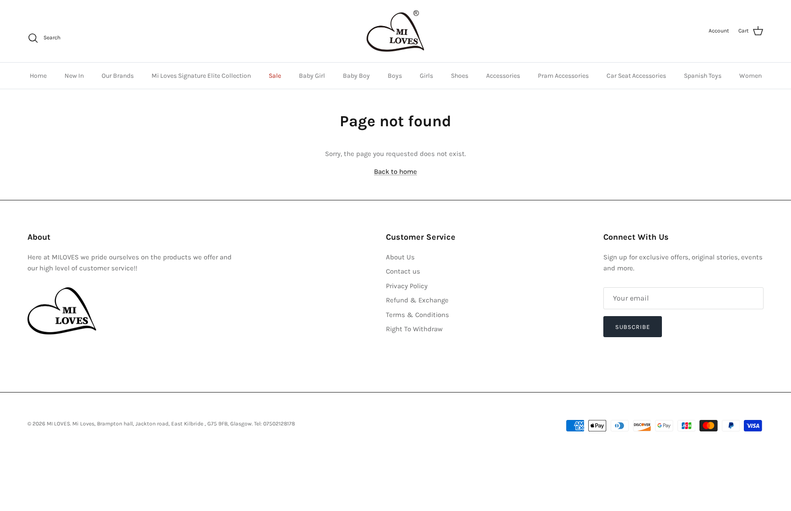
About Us (400, 257)
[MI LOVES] (395, 31)
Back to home (395, 171)
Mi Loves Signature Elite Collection (201, 76)
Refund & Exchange (417, 300)
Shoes (459, 76)
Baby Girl (312, 76)
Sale (275, 76)
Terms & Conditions (417, 315)
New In (74, 76)
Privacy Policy (407, 286)
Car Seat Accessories (636, 76)
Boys (395, 76)
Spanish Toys (702, 76)
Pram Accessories (563, 76)
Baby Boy (356, 76)
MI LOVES (58, 423)
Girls (426, 76)
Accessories (503, 76)
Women (750, 76)
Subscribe (632, 326)
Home (38, 76)
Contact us (403, 271)
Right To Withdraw (414, 329)
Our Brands (118, 76)
